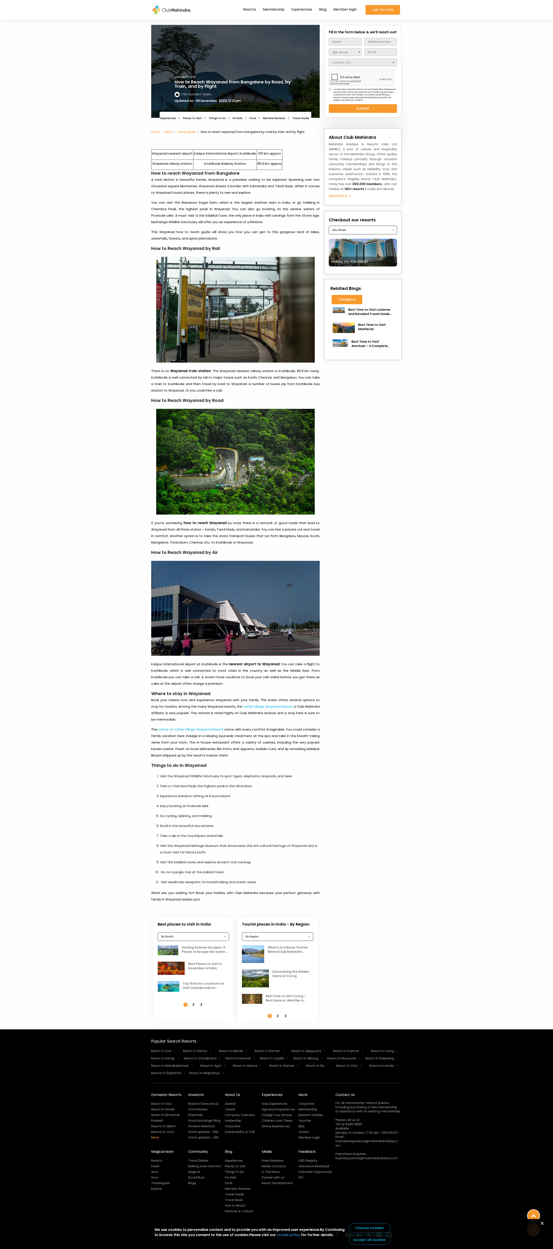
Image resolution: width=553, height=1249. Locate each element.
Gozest (304, 1132)
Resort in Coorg (382, 1051)
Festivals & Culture (239, 1211)
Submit (363, 108)
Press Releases (273, 1160)
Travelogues (160, 1183)
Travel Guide (300, 118)
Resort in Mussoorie (341, 1058)
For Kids (238, 118)
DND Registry (308, 1160)
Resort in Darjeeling (379, 1058)
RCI (301, 1177)
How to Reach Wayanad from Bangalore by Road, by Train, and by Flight (233, 84)
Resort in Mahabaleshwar (170, 1065)
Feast (155, 1166)
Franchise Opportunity (315, 1172)
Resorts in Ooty (162, 1132)
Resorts (249, 9)
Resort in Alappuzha (306, 1051)
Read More (338, 195)
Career (230, 1109)
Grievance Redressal (314, 1166)
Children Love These (277, 1120)
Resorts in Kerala (381, 1065)
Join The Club (383, 10)
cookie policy (288, 1234)
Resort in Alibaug (305, 1058)
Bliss (302, 1126)
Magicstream (162, 1151)
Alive (154, 1172)
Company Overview (240, 1115)
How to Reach (235, 1205)
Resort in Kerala (162, 1109)
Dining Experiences (276, 1126)
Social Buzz (196, 1177)
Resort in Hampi (163, 1058)
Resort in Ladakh (272, 1058)
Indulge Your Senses (277, 1115)
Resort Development (277, 1183)
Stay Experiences (274, 1104)
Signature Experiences (278, 1109)
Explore (156, 1189)
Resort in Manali (231, 1051)
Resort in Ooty (347, 1065)
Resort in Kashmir (346, 1051)
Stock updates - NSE (203, 1137)
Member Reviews (274, 118)
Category (346, 299)
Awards (230, 1104)
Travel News (234, 1200)
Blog (322, 9)
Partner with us (273, 1177)
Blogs (192, 1183)
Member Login (309, 1137)
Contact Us (345, 1094)
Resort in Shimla (195, 1051)
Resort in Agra (210, 1065)
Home (155, 132)
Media (267, 1151)
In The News (271, 1172)
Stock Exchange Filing (204, 1120)
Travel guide (186, 132)
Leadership (233, 1120)
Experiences (301, 9)
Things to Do (217, 118)
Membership (273, 9)
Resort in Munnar (238, 1058)
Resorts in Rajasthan (166, 1073)
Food (252, 118)
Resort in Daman (267, 1051)
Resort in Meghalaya (204, 1073)
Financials (195, 1115)
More (155, 1137)
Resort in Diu (315, 1065)
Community (198, 1151)
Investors (196, 1094)
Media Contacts (274, 1166)
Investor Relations (201, 1126)
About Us (232, 1094)
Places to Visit (192, 118)
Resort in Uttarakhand (200, 1058)
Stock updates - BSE (203, 1132)
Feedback (307, 1151)
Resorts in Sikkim (163, 1126)
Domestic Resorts (166, 1094)
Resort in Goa (161, 1051)
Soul (154, 1177)
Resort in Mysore (245, 1065)
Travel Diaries (198, 1160)
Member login (345, 9)
